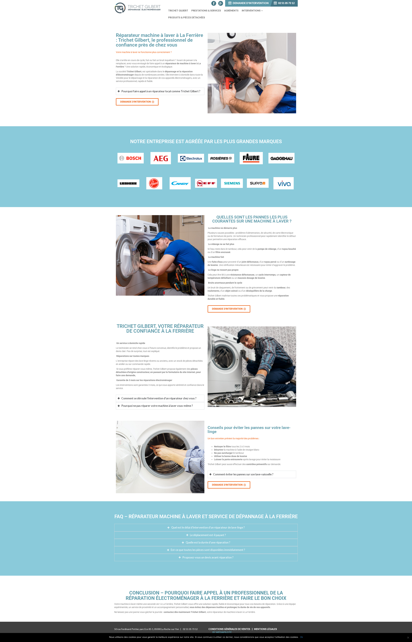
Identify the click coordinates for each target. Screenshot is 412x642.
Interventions (251, 10)
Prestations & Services (206, 10)
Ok (301, 637)
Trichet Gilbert (178, 10)
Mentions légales (265, 629)
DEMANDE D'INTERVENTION (250, 3)
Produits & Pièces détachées (186, 17)
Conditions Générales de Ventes (229, 629)
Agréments (231, 10)
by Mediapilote (222, 632)
